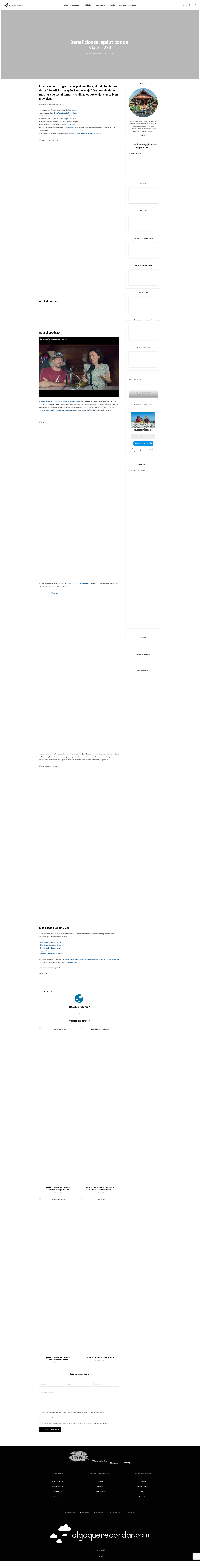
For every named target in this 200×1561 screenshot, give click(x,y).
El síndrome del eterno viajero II (51, 945)
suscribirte (95, 1423)
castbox (59, 410)
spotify (52, 410)
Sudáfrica (100, 1486)
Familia (112, 5)
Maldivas (100, 1481)
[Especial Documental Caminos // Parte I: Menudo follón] (58, 1276)
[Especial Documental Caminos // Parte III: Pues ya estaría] (58, 1106)
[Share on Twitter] (44, 991)
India (73, 124)
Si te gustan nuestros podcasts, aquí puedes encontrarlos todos (61, 401)
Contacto (132, 5)
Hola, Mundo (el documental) (50, 948)
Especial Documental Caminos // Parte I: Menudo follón (58, 1358)
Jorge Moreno (70, 127)
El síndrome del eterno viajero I (51, 942)
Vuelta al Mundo (57, 1481)
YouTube (89, 410)
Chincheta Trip (57, 1491)
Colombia (143, 1481)
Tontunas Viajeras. (70, 962)
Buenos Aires (72, 110)
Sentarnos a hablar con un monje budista (86, 133)
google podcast (68, 410)
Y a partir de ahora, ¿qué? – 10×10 (100, 1357)
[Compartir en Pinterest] (51, 991)
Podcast (122, 5)
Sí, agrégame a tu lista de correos (51, 1418)
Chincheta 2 (57, 1497)
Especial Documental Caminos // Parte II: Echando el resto (100, 1188)
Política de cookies (143, 670)
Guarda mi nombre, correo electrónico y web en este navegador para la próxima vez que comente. (73, 1412)
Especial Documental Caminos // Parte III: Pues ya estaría (58, 1188)
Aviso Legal (143, 638)
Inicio (100, 1557)
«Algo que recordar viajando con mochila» (80, 959)
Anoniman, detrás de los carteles (51, 954)
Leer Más (143, 135)
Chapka (64, 122)
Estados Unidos (100, 1491)
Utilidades (87, 5)
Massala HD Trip (57, 1486)
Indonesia (100, 1497)
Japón (142, 1491)
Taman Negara (64, 119)
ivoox (47, 410)
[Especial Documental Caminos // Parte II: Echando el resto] (100, 1106)
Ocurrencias (100, 5)
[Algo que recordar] (14, 5)
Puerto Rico (142, 1497)
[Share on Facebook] (41, 991)
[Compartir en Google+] (48, 991)
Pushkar (68, 124)
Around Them (45, 951)
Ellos (66, 5)
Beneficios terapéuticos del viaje (65, 113)
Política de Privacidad (143, 654)
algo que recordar (96, 53)
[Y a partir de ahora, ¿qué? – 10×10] (100, 1276)
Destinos (75, 5)
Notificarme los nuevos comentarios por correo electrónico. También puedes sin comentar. (75, 1423)
